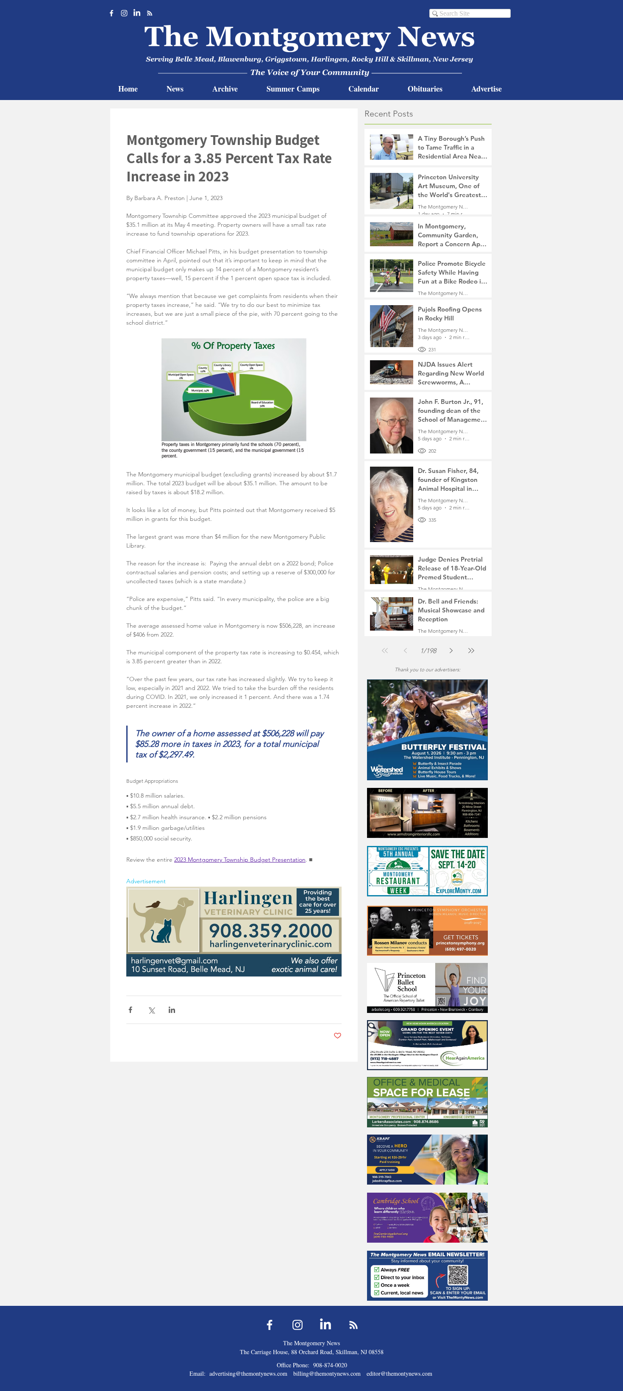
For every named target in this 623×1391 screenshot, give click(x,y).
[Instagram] (124, 13)
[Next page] (451, 650)
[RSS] (149, 13)
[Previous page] (405, 650)
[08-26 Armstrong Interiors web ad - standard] (427, 812)
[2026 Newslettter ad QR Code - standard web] (427, 1275)
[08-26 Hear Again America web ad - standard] (427, 1045)
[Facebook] (111, 13)
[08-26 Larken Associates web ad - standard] (427, 1102)
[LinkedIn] (137, 13)
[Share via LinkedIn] (172, 1010)
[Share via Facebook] (130, 1010)
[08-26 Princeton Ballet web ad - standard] (427, 987)
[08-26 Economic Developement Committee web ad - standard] (427, 871)
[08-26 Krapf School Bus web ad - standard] (427, 1159)
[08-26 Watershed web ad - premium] (427, 729)
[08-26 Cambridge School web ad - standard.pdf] (427, 1217)
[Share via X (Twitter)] (151, 1010)
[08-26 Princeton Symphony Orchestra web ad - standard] (427, 930)
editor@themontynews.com (399, 1373)
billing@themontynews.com (327, 1373)
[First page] (384, 650)
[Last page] (471, 650)
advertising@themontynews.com (248, 1373)
